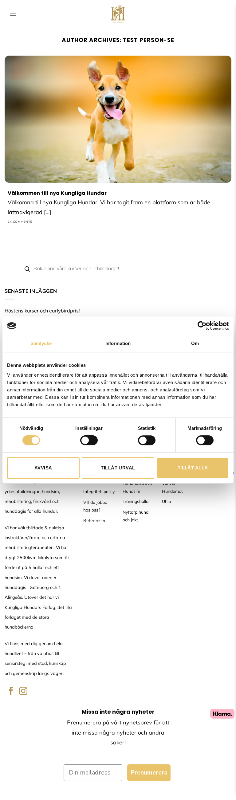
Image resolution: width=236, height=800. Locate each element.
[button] (13, 13)
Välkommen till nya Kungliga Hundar (57, 193)
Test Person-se (148, 40)
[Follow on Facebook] (11, 691)
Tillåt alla (193, 467)
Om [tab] (195, 343)
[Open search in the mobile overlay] (118, 268)
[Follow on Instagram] (23, 691)
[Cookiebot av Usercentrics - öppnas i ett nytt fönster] (202, 325)
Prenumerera (148, 772)
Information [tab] (118, 343)
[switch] (89, 440)
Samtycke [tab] (41, 343)
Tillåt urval (118, 467)
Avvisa (43, 467)
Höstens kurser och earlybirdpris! (42, 311)
